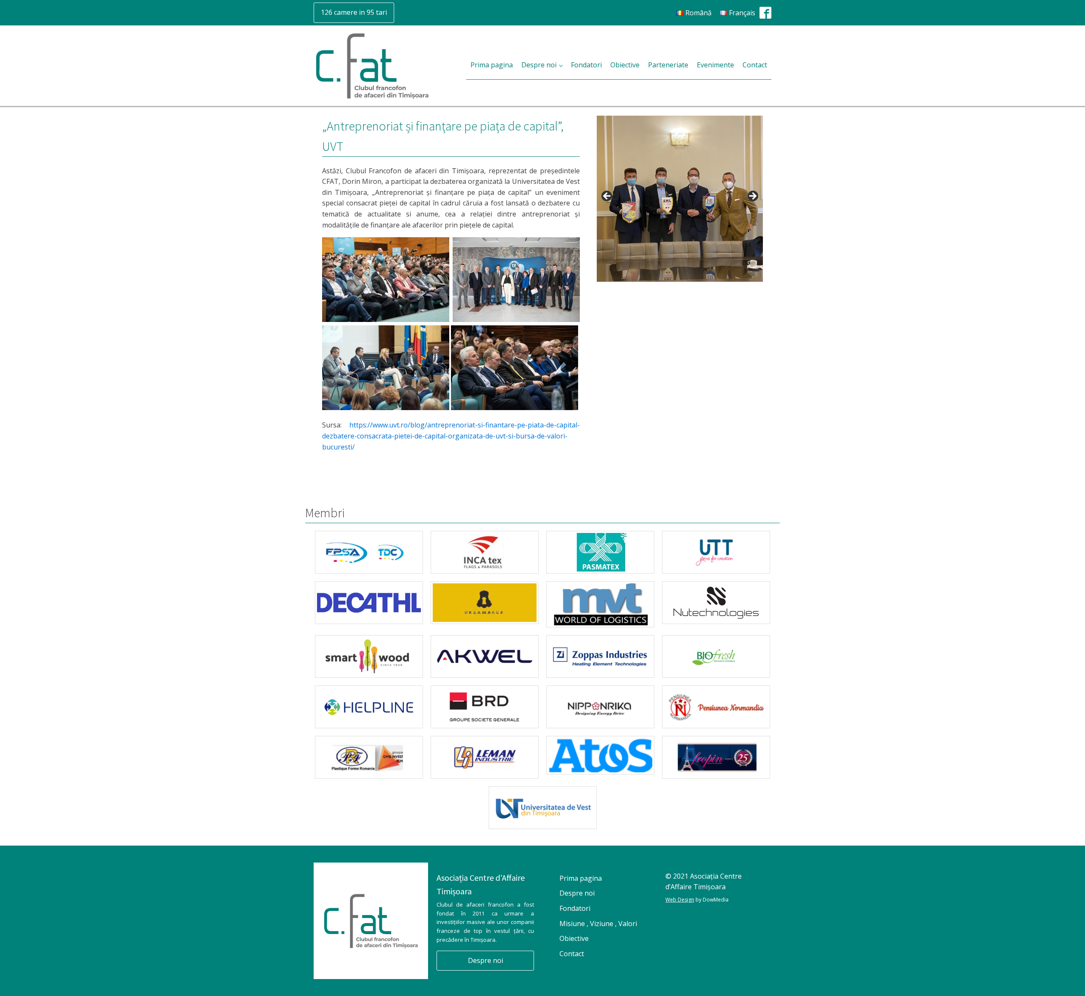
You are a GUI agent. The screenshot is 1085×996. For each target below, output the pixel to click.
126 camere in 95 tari (354, 12)
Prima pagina (491, 64)
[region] (680, 199)
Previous (607, 196)
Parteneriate (668, 64)
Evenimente (715, 64)
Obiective (625, 64)
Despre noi (538, 64)
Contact (755, 64)
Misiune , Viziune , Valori (598, 923)
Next (752, 196)
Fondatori (586, 64)
